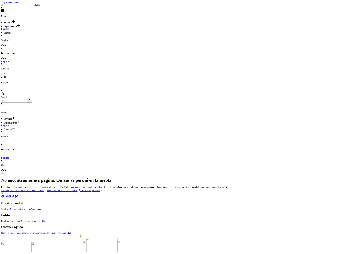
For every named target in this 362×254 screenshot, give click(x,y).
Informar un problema (31, 233)
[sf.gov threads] (9, 197)
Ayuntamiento (37, 209)
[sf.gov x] (13, 197)
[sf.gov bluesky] (16, 197)
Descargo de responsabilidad (33, 221)
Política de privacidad (10, 221)
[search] (29, 101)
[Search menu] (181, 93)
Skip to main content (10, 2)
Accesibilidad (65, 233)
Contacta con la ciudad (11, 233)
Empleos (5, 29)
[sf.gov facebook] (3, 197)
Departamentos (16, 209)
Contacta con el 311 (50, 233)
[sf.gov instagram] (6, 197)
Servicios (5, 209)
